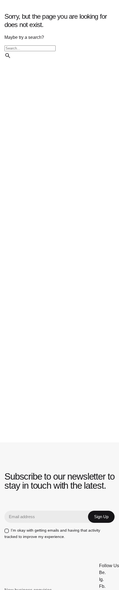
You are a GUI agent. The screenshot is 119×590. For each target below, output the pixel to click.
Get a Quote (62, 35)
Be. (102, 572)
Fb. (102, 586)
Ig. (101, 579)
